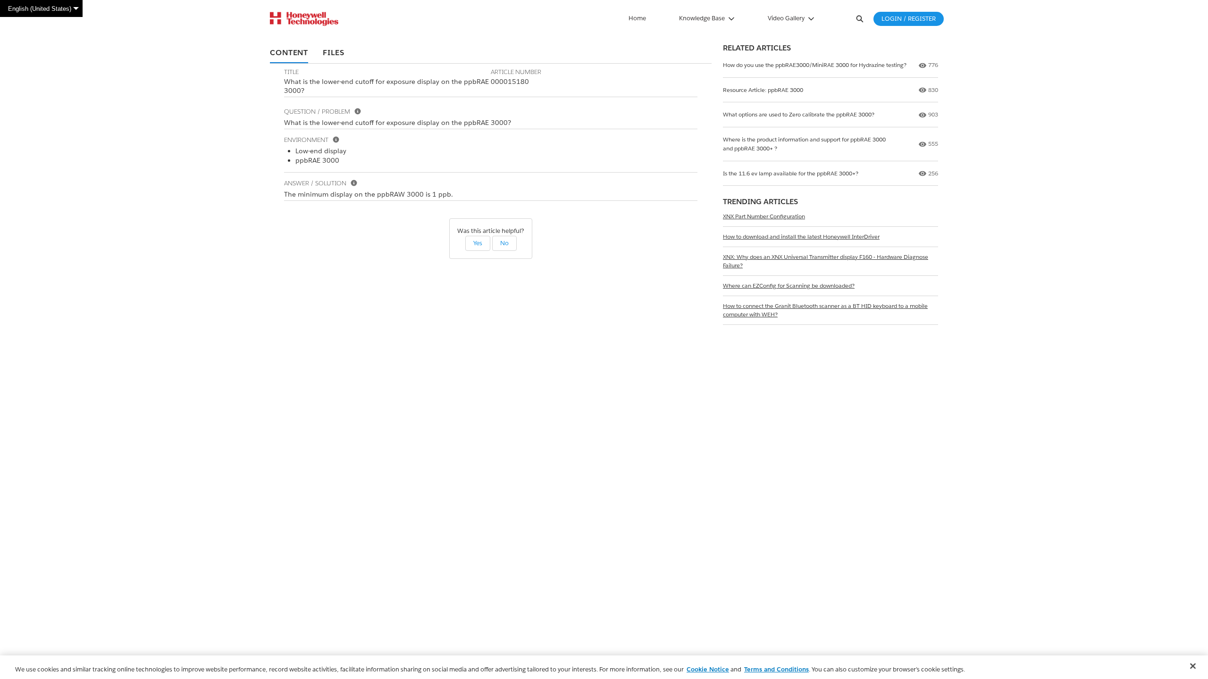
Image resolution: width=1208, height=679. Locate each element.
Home (637, 18)
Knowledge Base (702, 18)
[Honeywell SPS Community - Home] (304, 18)
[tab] (289, 53)
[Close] (1193, 666)
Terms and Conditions (776, 669)
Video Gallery (786, 18)
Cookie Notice (708, 669)
